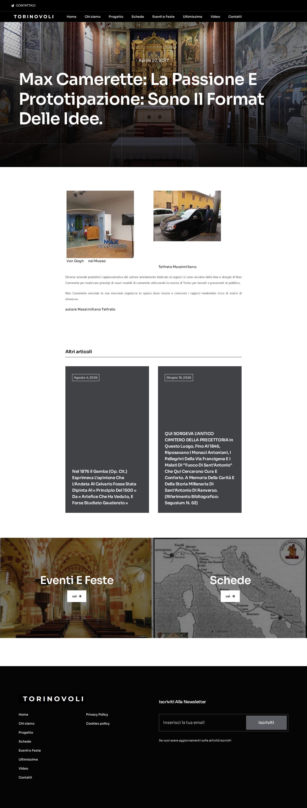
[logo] (33, 15)
